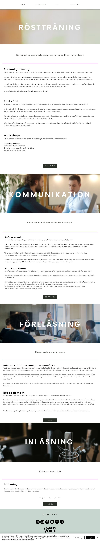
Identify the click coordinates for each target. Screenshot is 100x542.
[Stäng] (97, 537)
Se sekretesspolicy (28, 540)
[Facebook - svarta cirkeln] (47, 522)
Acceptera (90, 538)
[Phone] (38, 522)
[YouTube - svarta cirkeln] (52, 522)
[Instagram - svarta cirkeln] (57, 522)
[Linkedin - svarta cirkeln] (62, 522)
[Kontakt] (42, 522)
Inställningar (79, 538)
